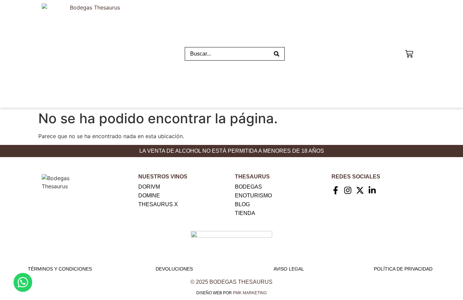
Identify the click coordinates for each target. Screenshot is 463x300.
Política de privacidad (403, 269)
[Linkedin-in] (372, 190)
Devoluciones (174, 269)
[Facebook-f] (335, 190)
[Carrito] (409, 53)
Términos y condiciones (60, 269)
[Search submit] (276, 54)
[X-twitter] (360, 190)
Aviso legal (289, 269)
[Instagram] (348, 190)
